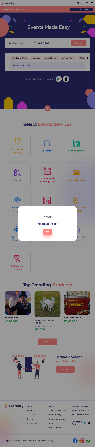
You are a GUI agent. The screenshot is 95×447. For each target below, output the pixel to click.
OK (47, 232)
